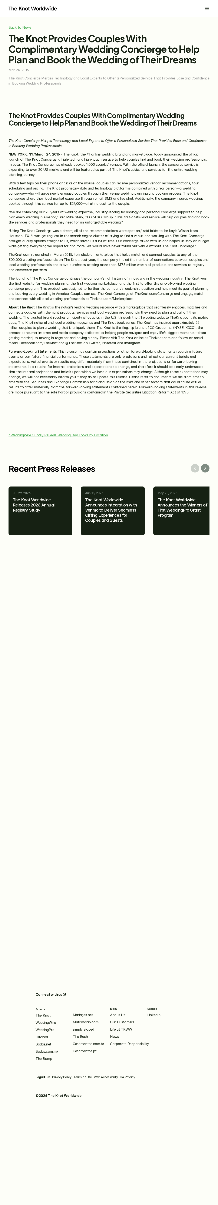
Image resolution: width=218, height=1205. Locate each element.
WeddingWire (46, 1022)
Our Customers (122, 1022)
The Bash (80, 1036)
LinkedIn (153, 1015)
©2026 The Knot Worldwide (58, 1095)
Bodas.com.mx (47, 1051)
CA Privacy (127, 1077)
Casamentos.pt (85, 1051)
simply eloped (83, 1029)
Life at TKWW (121, 1029)
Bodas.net (43, 1044)
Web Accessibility (106, 1077)
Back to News (20, 27)
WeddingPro (45, 1030)
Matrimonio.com (86, 1022)
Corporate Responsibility (129, 1044)
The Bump (44, 1058)
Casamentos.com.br (88, 1044)
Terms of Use (83, 1077)
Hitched (42, 1037)
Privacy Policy (61, 1077)
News (114, 1036)
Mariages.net (83, 1015)
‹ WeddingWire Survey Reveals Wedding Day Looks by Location (58, 435)
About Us (117, 1015)
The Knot (43, 1015)
